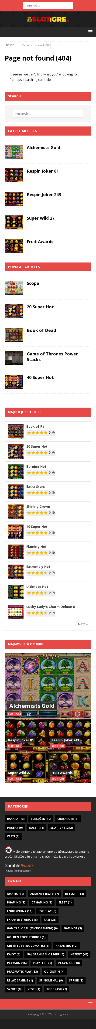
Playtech (42, 963)
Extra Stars (35, 486)
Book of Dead (41, 330)
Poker (15, 828)
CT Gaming (41, 902)
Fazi (50, 920)
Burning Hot (36, 466)
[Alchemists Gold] (14, 152)
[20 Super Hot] (14, 311)
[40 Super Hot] (14, 382)
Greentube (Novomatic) (28, 946)
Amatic (15, 894)
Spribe (76, 980)
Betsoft (74, 894)
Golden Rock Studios (26, 937)
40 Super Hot (40, 377)
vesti (34, 989)
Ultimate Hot (37, 586)
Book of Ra (35, 426)
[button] (89, 31)
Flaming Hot (36, 546)
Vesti (13, 836)
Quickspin (54, 972)
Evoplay (47, 911)
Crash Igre (67, 819)
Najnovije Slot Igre (25, 644)
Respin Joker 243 (44, 194)
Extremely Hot (38, 566)
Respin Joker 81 (43, 171)
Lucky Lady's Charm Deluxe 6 (50, 606)
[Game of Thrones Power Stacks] (14, 358)
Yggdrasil (56, 989)
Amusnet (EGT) (44, 894)
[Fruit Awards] (14, 246)
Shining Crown (38, 506)
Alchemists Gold (43, 147)
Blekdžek (41, 819)
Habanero (66, 946)
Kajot (13, 954)
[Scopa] (14, 288)
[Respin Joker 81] (14, 175)
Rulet (36, 828)
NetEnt (79, 954)
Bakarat (15, 819)
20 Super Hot (40, 307)
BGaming (16, 902)
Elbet (65, 902)
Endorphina (19, 911)
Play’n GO (69, 963)
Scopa (33, 283)
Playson (17, 963)
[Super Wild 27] (14, 222)
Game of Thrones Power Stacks (52, 356)
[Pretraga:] (48, 5)
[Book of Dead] (14, 335)
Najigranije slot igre (45, 954)
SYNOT (14, 989)
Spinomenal (51, 980)
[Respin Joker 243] (14, 199)
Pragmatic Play (22, 972)
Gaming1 (73, 928)
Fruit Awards (40, 241)
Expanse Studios (22, 920)
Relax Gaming (20, 980)
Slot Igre (61, 828)
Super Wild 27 (41, 218)
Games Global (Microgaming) (32, 928)
